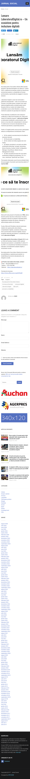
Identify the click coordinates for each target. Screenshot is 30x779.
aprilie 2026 (4, 531)
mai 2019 (3, 682)
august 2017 (4, 721)
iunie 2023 (4, 593)
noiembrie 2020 (5, 649)
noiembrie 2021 (5, 628)
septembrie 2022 (5, 609)
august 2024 (4, 567)
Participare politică (6, 499)
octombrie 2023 (5, 586)
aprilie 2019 (4, 684)
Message (3, 320)
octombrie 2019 (5, 673)
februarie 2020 (5, 666)
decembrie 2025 (5, 538)
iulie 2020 (3, 657)
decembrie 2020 (5, 648)
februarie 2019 (5, 688)
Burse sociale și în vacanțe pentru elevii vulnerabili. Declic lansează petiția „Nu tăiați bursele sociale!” (18, 437)
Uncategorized (5, 510)
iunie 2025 (4, 549)
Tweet (4, 30)
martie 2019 (4, 686)
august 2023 (4, 589)
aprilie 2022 (4, 618)
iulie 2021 (3, 635)
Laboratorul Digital (6, 286)
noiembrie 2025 (5, 540)
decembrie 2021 (5, 626)
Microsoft (16, 286)
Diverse (3, 495)
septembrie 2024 (5, 565)
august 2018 (4, 699)
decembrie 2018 (5, 691)
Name (2, 335)
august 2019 (4, 677)
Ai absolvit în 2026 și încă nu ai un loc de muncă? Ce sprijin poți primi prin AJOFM (19, 467)
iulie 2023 (3, 591)
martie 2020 (4, 664)
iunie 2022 (4, 615)
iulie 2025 (3, 547)
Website (3, 350)
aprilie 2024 (4, 575)
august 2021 (4, 633)
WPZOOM (11, 775)
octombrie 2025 (5, 542)
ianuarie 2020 (4, 668)
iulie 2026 (3, 525)
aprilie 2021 (4, 640)
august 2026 (4, 523)
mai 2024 (3, 573)
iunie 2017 (4, 724)
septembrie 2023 (5, 587)
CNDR (3, 34)
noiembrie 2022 (5, 606)
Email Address (5, 342)
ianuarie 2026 (4, 536)
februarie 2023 (5, 600)
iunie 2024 (4, 571)
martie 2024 (4, 576)
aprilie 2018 (4, 706)
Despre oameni (5, 494)
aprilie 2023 (4, 596)
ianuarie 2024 (4, 580)
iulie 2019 (3, 679)
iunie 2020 (4, 659)
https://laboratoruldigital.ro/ (14, 267)
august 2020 (4, 655)
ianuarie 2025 (4, 558)
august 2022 (4, 611)
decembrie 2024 (5, 560)
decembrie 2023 (5, 582)
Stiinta (3, 508)
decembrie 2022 (5, 604)
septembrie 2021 (5, 631)
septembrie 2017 (5, 719)
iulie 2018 (3, 701)
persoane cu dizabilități (7, 289)
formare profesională (7, 284)
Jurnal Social (9, 3)
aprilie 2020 (4, 662)
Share (10, 30)
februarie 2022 (5, 622)
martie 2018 (4, 708)
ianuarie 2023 (4, 602)
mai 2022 (3, 617)
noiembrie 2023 (5, 584)
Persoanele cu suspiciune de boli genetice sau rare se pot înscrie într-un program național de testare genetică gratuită (19, 476)
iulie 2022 (3, 613)
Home (2, 9)
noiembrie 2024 (5, 562)
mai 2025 (3, 551)
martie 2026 (4, 533)
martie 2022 (4, 620)
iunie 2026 (4, 527)
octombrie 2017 (5, 717)
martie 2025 (4, 555)
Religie (3, 501)
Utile (2, 512)
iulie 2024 (3, 569)
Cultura (3, 492)
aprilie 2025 (4, 553)
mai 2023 (3, 595)
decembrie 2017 (5, 713)
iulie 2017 (3, 722)
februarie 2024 (5, 578)
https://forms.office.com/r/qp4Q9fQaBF (12, 273)
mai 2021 (3, 638)
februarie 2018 (5, 710)
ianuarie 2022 (4, 624)
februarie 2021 (5, 644)
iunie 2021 (4, 637)
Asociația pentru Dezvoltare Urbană (11, 282)
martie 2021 (4, 642)
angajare (7, 279)
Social (17, 34)
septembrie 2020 (5, 653)
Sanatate (3, 503)
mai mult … (19, 752)
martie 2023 (4, 598)
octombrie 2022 (5, 607)
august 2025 (4, 545)
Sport (2, 506)
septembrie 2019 (5, 675)
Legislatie (4, 497)
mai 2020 (3, 660)
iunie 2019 (4, 680)
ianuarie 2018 (4, 711)
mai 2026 (3, 529)
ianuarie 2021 (4, 646)
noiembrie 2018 (5, 693)
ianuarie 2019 (4, 690)
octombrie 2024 (5, 564)
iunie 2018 (4, 702)
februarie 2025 (5, 556)
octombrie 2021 (5, 629)
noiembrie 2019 (5, 671)
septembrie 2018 (5, 697)
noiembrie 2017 (5, 715)
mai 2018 (3, 704)
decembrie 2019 (5, 669)
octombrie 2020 (5, 651)
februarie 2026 (5, 534)
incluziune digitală (19, 284)
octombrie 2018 (5, 695)
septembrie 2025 (5, 544)
